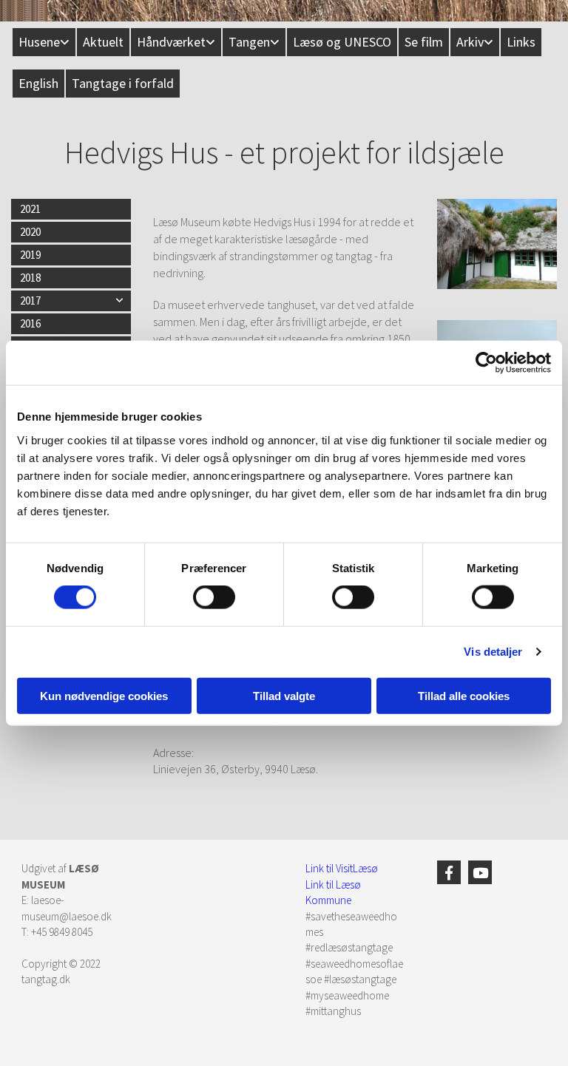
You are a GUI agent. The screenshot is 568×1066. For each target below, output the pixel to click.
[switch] (214, 597)
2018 (30, 278)
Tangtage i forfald (123, 83)
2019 (30, 255)
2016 (30, 323)
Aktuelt (103, 41)
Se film (424, 41)
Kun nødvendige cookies (104, 695)
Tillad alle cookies (464, 695)
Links (521, 41)
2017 (30, 300)
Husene (39, 41)
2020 (30, 232)
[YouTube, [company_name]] (480, 872)
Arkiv (470, 41)
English (38, 83)
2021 (30, 209)
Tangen (249, 41)
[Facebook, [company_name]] (449, 872)
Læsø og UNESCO (342, 41)
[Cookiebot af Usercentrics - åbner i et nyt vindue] (486, 363)
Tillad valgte (284, 695)
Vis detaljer (493, 651)
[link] (43, 42)
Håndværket (171, 41)
